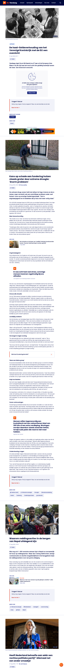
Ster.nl (35, 127)
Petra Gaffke (24, 185)
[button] (12, 59)
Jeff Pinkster (24, 663)
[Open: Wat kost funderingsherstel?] (51, 354)
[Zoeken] (60, 2)
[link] (12, 44)
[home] (10, 2)
